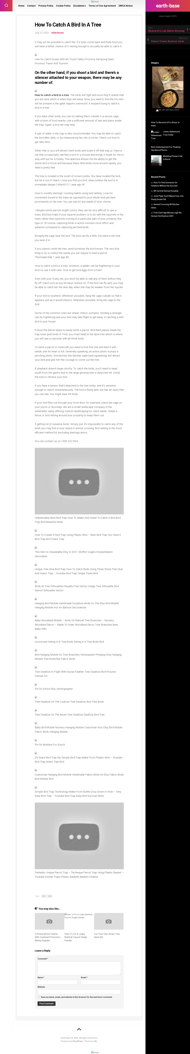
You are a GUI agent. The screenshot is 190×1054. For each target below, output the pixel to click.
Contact (31, 5)
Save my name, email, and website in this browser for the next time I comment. (77, 997)
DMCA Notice (126, 5)
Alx (95, 1041)
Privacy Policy (45, 5)
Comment (43, 959)
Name (41, 977)
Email (84, 977)
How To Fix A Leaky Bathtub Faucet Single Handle (75, 937)
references (57, 32)
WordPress (78, 1041)
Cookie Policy (63, 5)
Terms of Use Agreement (102, 5)
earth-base (168, 6)
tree (49, 896)
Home (21, 5)
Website (41, 987)
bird (43, 896)
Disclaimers (79, 5)
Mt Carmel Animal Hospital (166, 191)
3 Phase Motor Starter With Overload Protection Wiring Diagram (47, 937)
